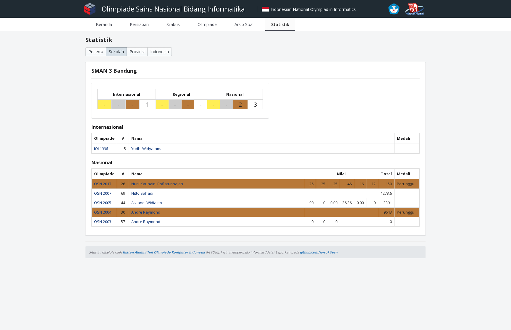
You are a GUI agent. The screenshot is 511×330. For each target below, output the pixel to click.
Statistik (280, 24)
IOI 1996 (101, 148)
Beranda (104, 24)
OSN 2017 (102, 183)
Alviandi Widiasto (146, 202)
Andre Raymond (145, 212)
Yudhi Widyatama (147, 148)
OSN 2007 (102, 193)
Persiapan (139, 24)
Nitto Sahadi (142, 193)
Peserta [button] (95, 51)
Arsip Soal (244, 24)
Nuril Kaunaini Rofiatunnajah (157, 183)
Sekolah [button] (116, 51)
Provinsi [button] (137, 51)
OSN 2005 (102, 202)
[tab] (104, 24)
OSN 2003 (102, 221)
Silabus (173, 24)
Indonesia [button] (159, 51)
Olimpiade (207, 24)
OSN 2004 (102, 212)
